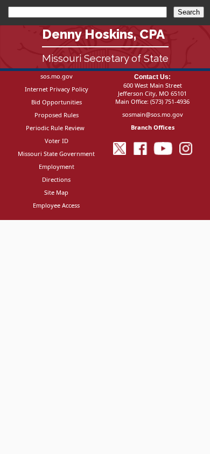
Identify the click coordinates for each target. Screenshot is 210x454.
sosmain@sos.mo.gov (152, 114)
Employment (56, 166)
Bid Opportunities (56, 102)
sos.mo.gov (56, 76)
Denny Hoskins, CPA (103, 34)
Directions (56, 179)
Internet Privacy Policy (56, 89)
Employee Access (56, 205)
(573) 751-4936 (170, 101)
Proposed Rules (56, 115)
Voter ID (56, 141)
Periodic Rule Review (55, 128)
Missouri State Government (56, 154)
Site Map (56, 192)
